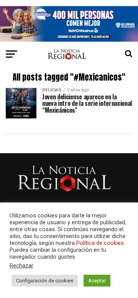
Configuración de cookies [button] (44, 280)
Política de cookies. (100, 243)
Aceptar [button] (97, 280)
